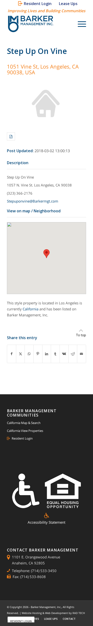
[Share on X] (20, 353)
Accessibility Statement (46, 522)
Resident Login (22, 438)
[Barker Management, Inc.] (38, 24)
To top (81, 335)
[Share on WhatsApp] (29, 353)
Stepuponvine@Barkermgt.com (32, 201)
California (30, 309)
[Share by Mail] (81, 353)
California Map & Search (24, 423)
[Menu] (79, 24)
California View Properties (25, 431)
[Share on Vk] (64, 353)
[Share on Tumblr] (55, 353)
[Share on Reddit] (73, 353)
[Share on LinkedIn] (46, 353)
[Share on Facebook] (11, 353)
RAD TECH (78, 613)
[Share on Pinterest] (38, 353)
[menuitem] (36, 3)
